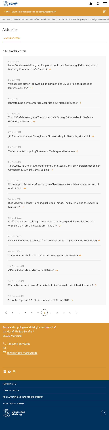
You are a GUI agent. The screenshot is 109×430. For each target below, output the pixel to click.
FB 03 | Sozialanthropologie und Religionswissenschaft (105, 11)
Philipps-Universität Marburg (18, 417)
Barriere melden (13, 403)
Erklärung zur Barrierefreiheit (23, 397)
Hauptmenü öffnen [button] (105, 3)
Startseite (5, 19)
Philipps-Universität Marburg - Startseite (11, 4)
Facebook (4, 372)
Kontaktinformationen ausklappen (103, 412)
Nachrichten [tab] (11, 38)
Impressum (10, 384)
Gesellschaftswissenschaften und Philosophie (34, 19)
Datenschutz (11, 390)
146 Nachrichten (14, 51)
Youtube (9, 372)
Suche (97, 3)
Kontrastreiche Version (90, 3)
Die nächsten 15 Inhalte (76, 312)
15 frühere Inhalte (6, 312)
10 (70, 312)
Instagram (14, 372)
